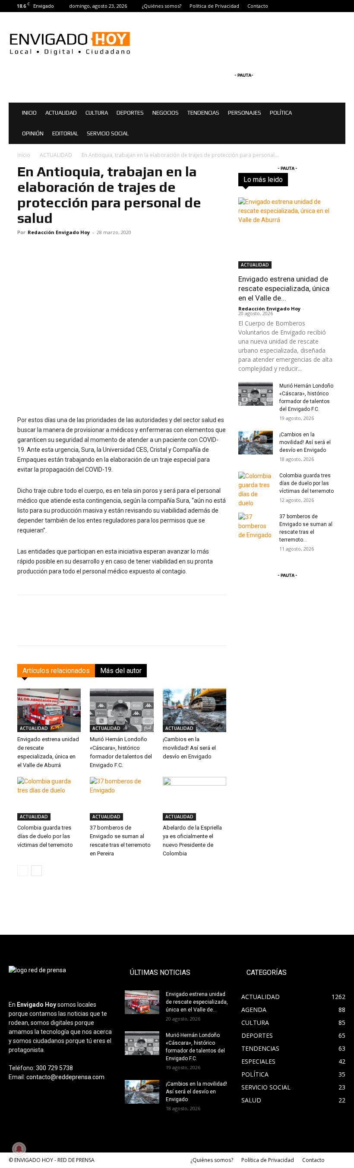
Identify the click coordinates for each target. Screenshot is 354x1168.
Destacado (323, 176)
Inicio (23, 155)
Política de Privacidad (214, 6)
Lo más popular (317, 182)
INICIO (29, 113)
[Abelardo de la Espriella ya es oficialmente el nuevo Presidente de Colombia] (194, 798)
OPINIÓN (33, 133)
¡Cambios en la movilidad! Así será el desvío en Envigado (189, 748)
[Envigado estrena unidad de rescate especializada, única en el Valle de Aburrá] (49, 710)
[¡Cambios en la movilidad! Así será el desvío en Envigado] (194, 710)
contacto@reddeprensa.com (65, 1077)
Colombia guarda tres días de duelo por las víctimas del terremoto (45, 836)
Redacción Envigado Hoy (59, 232)
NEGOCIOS (165, 113)
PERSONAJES (244, 113)
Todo (292, 176)
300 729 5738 (54, 1068)
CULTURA (96, 113)
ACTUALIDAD (61, 113)
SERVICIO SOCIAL (108, 133)
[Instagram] (324, 6)
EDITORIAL (65, 133)
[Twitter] (338, 6)
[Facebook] (310, 6)
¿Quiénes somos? (161, 6)
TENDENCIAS (203, 113)
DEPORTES (130, 113)
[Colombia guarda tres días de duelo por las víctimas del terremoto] (49, 798)
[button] (335, 113)
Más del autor (121, 671)
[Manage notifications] (19, 1149)
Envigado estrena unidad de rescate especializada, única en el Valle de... (283, 288)
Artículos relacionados (56, 671)
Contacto (257, 6)
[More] (310, 627)
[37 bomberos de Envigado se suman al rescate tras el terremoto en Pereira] (121, 798)
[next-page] (36, 870)
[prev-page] (22, 870)
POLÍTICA (281, 113)
